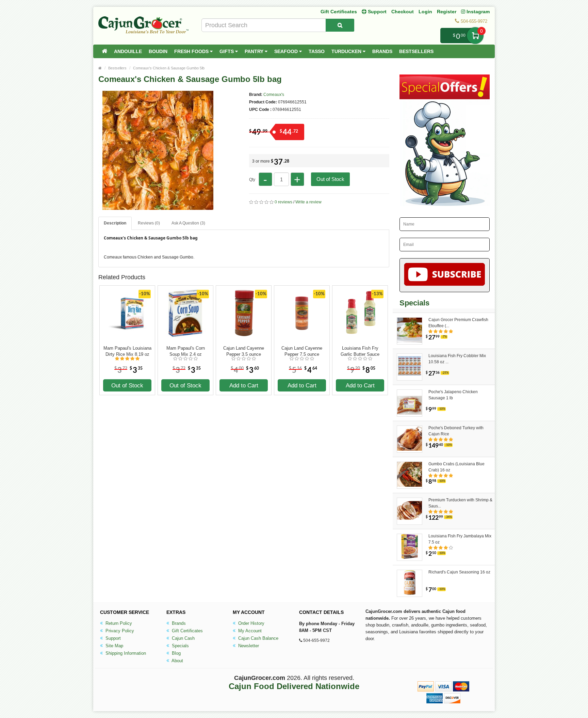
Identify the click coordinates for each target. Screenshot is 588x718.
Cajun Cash (182, 638)
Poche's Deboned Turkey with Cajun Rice (456, 430)
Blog (175, 653)
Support (112, 638)
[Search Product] (340, 25)
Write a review (308, 202)
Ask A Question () (188, 223)
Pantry (255, 51)
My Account (249, 630)
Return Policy (118, 623)
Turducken (347, 51)
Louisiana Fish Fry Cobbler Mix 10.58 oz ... (457, 358)
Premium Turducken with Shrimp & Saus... (460, 503)
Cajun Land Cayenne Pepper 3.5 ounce (243, 351)
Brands (382, 51)
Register (446, 11)
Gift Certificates (339, 11)
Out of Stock (330, 179)
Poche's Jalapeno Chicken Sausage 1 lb (453, 394)
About (176, 660)
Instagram (477, 11)
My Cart (475, 35)
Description (115, 223)
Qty (252, 179)
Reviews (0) (149, 223)
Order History (250, 623)
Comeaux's (273, 94)
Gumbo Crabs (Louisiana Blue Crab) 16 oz (456, 467)
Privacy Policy (119, 630)
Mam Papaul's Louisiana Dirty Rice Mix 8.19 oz (127, 351)
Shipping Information (125, 653)
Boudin (158, 51)
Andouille (128, 51)
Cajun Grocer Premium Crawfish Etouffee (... (458, 322)
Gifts (227, 51)
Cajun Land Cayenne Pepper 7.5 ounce (301, 351)
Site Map (113, 645)
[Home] (104, 51)
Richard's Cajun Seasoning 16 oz (459, 572)
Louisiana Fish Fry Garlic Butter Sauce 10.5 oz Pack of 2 (360, 351)
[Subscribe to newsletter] (444, 275)
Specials (179, 645)
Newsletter (248, 645)
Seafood (286, 51)
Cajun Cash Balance (257, 638)
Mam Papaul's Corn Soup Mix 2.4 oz (185, 351)
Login (425, 11)
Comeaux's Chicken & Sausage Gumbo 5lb (169, 68)
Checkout (402, 11)
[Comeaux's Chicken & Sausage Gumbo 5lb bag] (157, 206)
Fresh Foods (192, 51)
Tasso (317, 51)
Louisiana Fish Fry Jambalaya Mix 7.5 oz (459, 539)
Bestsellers (416, 51)
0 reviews (283, 202)
